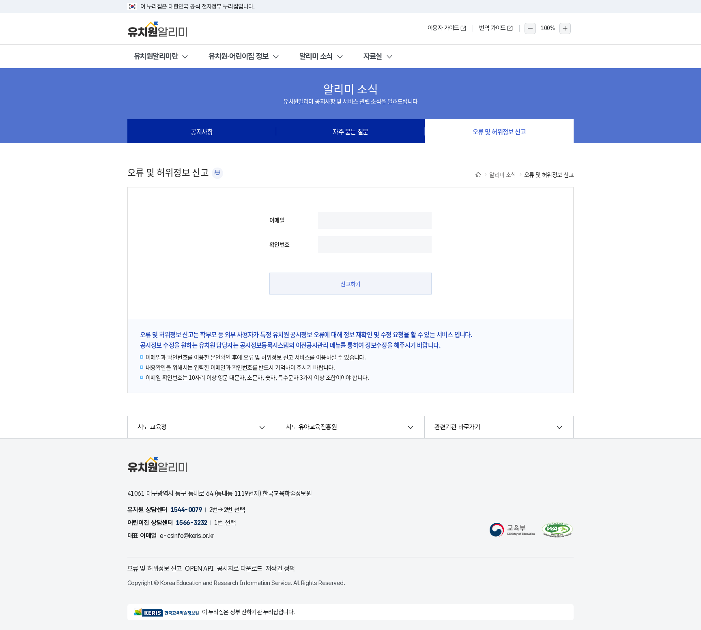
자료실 (372, 56)
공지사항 (202, 131)
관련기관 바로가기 (457, 427)
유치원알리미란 (156, 56)
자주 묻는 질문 (350, 131)
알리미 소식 (316, 56)
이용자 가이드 (443, 28)
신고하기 (350, 284)
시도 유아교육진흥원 (311, 427)
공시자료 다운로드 (239, 568)
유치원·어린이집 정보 (239, 56)
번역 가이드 (492, 28)
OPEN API (199, 568)
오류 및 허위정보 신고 (499, 131)
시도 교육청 (152, 427)
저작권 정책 (280, 568)
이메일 (276, 220)
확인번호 (279, 244)
